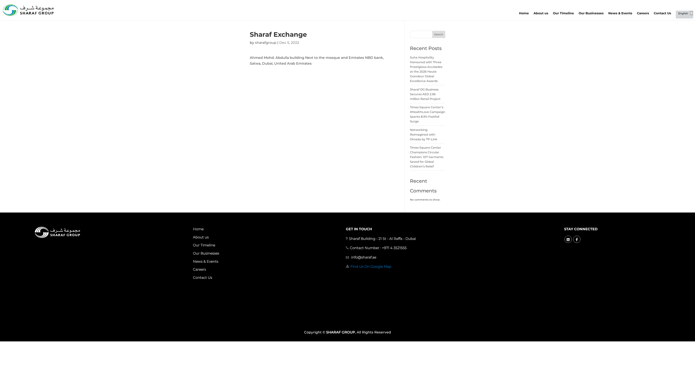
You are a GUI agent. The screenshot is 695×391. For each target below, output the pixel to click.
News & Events (620, 13)
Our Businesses (591, 13)
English (683, 13)
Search (438, 34)
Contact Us (662, 13)
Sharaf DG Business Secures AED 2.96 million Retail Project (425, 94)
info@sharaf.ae (363, 257)
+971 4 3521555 (394, 248)
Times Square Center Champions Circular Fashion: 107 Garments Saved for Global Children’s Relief (426, 157)
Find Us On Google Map (370, 266)
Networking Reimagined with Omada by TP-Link (423, 134)
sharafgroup (265, 43)
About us (541, 13)
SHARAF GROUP (340, 332)
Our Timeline (563, 13)
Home (524, 13)
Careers (643, 13)
